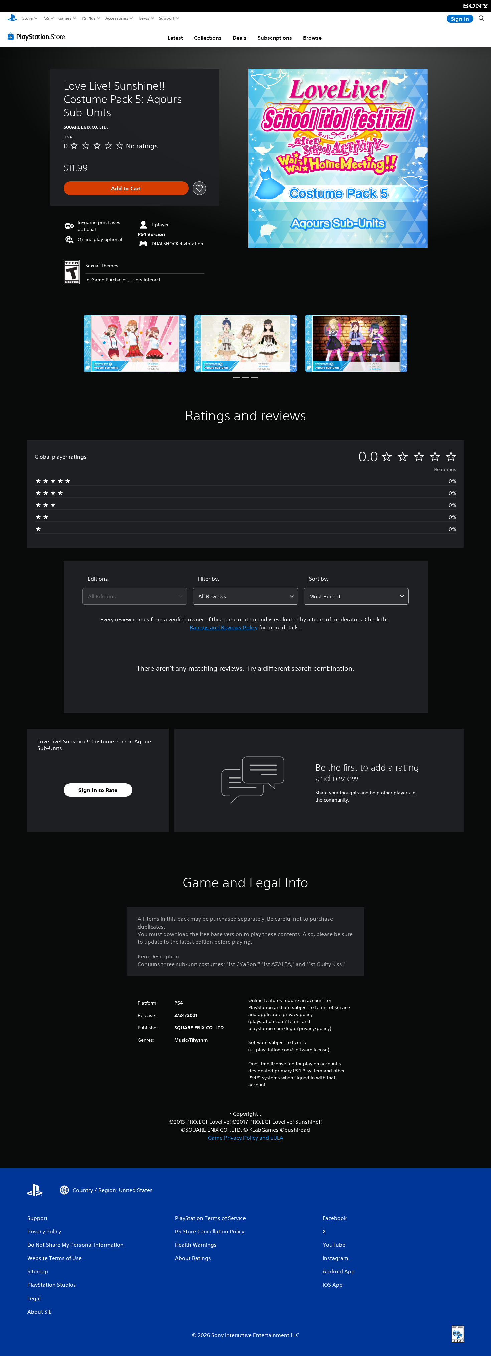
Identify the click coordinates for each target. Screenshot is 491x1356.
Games (65, 18)
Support (167, 18)
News (144, 18)
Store (27, 18)
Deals (240, 37)
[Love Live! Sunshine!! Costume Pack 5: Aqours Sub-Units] (135, 343)
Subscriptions (275, 37)
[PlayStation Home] (12, 18)
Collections (208, 37)
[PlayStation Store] (38, 36)
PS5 (45, 18)
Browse (312, 37)
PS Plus (88, 18)
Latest (175, 37)
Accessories (116, 18)
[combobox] (135, 596)
